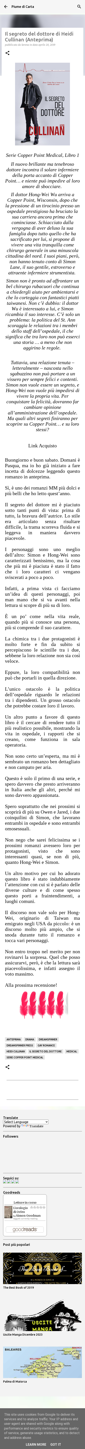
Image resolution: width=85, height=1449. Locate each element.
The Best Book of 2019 (18, 1287)
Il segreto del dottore (46, 1051)
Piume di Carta (23, 6)
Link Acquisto (42, 445)
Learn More (36, 1445)
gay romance (46, 1045)
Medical (71, 1051)
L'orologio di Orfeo (20, 1210)
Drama (29, 1039)
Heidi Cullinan (16, 1051)
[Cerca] (79, 7)
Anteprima (14, 1039)
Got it (55, 1445)
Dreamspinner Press (20, 1045)
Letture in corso (25, 1202)
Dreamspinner (48, 1039)
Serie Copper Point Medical (25, 1057)
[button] (7, 53)
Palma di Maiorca (15, 1381)
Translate (36, 1126)
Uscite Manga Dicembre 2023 (22, 1334)
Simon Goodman (28, 1215)
